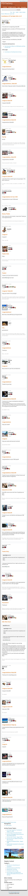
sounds (17, 12)
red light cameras (12, 7)
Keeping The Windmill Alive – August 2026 (15, 842)
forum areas (13, 822)
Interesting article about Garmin (14, 832)
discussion (23, 7)
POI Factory (6, 3)
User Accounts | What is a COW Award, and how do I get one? (15, 46)
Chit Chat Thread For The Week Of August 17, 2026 (14, 830)
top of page (7, 822)
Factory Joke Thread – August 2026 (14, 837)
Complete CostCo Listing (12, 870)
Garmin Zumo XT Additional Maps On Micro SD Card (15, 839)
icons (14, 12)
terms (10, 892)
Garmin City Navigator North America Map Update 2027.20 (15, 835)
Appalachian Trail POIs (12, 869)
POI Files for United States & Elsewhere (13, 865)
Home (2, 13)
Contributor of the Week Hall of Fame (13, 52)
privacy (13, 892)
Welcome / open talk (9, 13)
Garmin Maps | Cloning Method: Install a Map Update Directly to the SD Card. (15, 873)
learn (19, 7)
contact (17, 892)
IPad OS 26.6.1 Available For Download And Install (15, 844)
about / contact (22, 12)
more (22, 847)
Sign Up (25, 1)
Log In (21, 1)
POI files (5, 7)
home (2, 822)
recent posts (8, 825)
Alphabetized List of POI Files (13, 867)
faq (11, 12)
